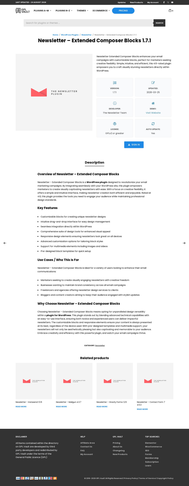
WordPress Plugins (70, 35)
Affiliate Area (87, 443)
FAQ (82, 450)
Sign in (136, 144)
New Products (136, 2)
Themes (81, 10)
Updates (122, 2)
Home (55, 35)
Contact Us (86, 446)
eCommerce (100, 10)
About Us (117, 446)
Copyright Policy (165, 478)
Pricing (123, 10)
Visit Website (153, 112)
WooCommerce (153, 446)
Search (159, 23)
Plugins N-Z (63, 10)
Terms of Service (147, 478)
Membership (152, 458)
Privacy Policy (131, 478)
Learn (148, 465)
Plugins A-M (41, 10)
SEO (147, 450)
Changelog (119, 450)
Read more (21, 406)
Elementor (150, 443)
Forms (148, 454)
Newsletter (86, 35)
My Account (153, 2)
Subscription (152, 462)
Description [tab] (94, 162)
